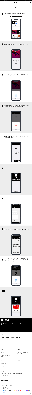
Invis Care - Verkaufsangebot (5, 355)
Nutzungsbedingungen (4, 366)
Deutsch (10, 385)
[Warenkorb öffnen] (30, 2)
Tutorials (18, 354)
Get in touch (18, 363)
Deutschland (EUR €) (4, 385)
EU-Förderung (3, 356)
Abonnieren (4, 380)
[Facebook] (17, 367)
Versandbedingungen (4, 364)
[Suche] (28, 2)
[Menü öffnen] (1, 2)
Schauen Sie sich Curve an (23, 327)
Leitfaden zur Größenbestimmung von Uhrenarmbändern (22, 353)
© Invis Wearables (4, 387)
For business (3, 352)
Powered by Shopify (5, 388)
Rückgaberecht (3, 363)
